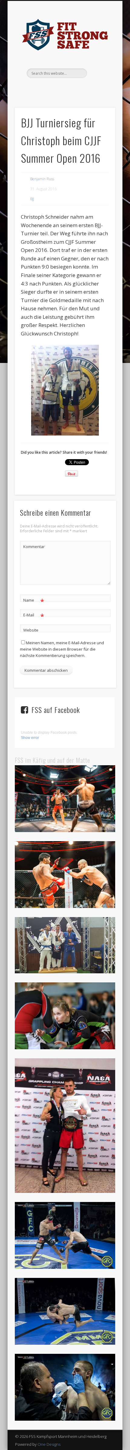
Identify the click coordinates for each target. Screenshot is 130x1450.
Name (33, 601)
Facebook (58, 88)
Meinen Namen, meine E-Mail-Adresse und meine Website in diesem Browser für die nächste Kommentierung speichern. (62, 649)
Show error (30, 738)
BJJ (32, 198)
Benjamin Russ (42, 178)
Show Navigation (100, 54)
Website (30, 630)
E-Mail (33, 615)
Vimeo (70, 88)
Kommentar (33, 546)
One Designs (48, 1444)
